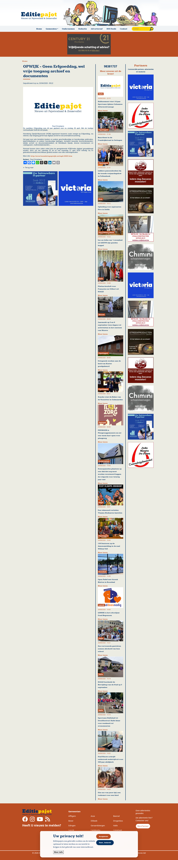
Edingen (72, 825)
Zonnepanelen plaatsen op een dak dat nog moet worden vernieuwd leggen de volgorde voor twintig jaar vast (110, 474)
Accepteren (103, 836)
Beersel (116, 816)
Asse (93, 816)
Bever (70, 821)
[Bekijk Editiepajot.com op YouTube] (40, 820)
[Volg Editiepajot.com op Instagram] (32, 820)
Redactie (82, 28)
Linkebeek (117, 830)
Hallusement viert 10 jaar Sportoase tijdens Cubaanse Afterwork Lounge (110, 104)
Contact (123, 28)
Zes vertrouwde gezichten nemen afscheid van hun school (109, 648)
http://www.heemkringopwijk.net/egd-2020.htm (51, 156)
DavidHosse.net (139, 853)
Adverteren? (97, 28)
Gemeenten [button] (51, 28)
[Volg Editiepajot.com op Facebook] (25, 820)
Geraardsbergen (98, 825)
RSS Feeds (111, 28)
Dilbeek (94, 821)
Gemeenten (74, 811)
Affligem (72, 816)
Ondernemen (68, 28)
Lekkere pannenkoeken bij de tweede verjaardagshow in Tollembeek (109, 173)
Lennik (71, 830)
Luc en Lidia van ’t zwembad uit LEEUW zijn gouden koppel (110, 242)
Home (39, 28)
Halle (115, 825)
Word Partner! (143, 826)
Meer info (58, 852)
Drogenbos (118, 821)
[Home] (40, 15)
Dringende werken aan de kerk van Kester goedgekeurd (109, 363)
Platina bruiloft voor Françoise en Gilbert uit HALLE (108, 289)
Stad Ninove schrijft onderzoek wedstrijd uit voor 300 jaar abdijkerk (110, 759)
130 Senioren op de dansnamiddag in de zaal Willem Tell (109, 546)
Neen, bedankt (105, 842)
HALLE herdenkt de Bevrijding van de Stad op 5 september (110, 684)
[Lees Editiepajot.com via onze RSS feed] (47, 820)
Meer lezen (103, 111)
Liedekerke (95, 830)
